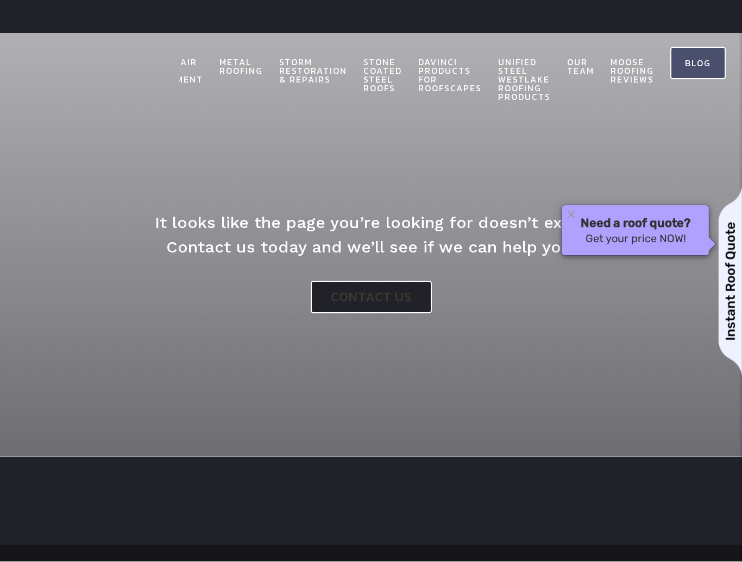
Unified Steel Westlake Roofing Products (524, 79)
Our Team (580, 66)
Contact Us (371, 296)
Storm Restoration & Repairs (313, 70)
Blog (698, 63)
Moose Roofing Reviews (632, 70)
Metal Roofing (241, 66)
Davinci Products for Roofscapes (450, 74)
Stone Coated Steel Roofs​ (382, 74)
